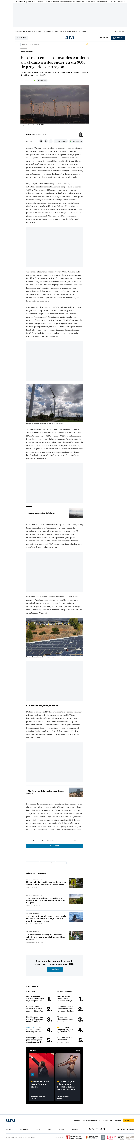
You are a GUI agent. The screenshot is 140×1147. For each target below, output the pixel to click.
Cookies (33, 1138)
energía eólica (61, 863)
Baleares (34, 31)
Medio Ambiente (34, 44)
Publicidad (61, 1129)
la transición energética (61, 171)
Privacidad (18, 1138)
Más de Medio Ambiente (36, 873)
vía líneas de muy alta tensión (60, 203)
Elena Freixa (30, 134)
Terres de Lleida (76, 31)
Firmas (38, 1129)
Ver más (78, 1050)
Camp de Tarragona (65, 31)
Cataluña (22, 31)
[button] (124, 1)
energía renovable (32, 863)
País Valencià (41, 31)
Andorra (28, 31)
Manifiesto (9, 1129)
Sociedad (24, 44)
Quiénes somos (24, 1129)
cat (120, 31)
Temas (49, 1129)
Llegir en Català (42, 80)
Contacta (75, 1129)
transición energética (47, 863)
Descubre (32, 1050)
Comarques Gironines (52, 31)
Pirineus (84, 31)
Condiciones (26, 1138)
